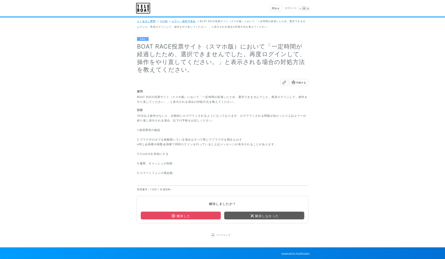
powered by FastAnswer (296, 253)
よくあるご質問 (146, 21)
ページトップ (223, 235)
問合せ (276, 8)
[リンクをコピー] (284, 82)
